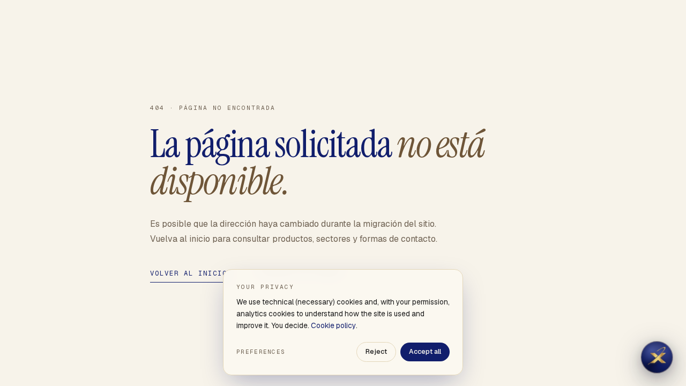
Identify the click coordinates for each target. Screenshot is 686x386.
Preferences (260, 351)
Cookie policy (333, 325)
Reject (376, 351)
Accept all (425, 351)
